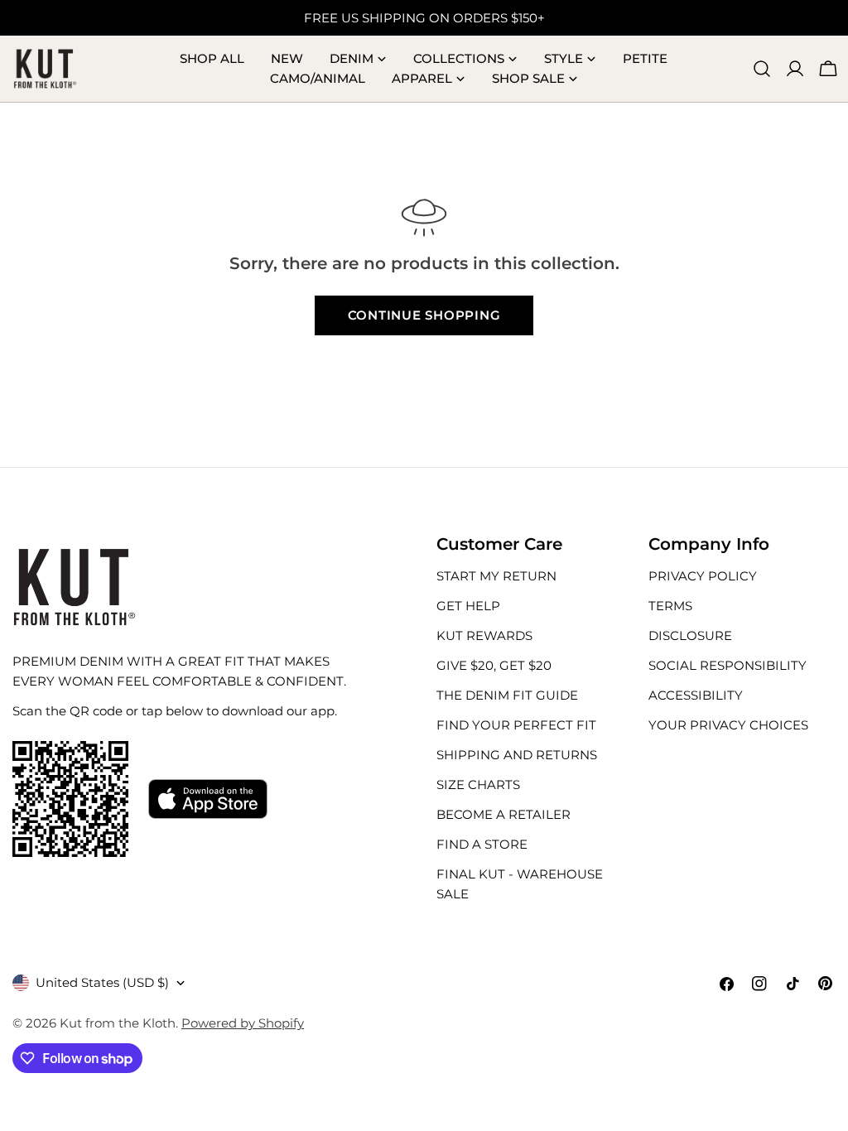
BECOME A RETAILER (503, 814)
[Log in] (795, 69)
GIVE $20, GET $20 (494, 665)
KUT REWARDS (484, 635)
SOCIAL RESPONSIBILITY (727, 665)
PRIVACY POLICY (702, 576)
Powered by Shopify (242, 1023)
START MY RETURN (496, 576)
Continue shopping (424, 315)
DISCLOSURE (690, 635)
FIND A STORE (482, 844)
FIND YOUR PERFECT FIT (516, 725)
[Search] (761, 68)
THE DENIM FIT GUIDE (507, 695)
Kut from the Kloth (118, 1023)
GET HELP (468, 606)
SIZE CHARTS (478, 784)
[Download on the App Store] (207, 799)
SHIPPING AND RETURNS (516, 755)
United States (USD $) (102, 982)
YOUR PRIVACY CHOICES (728, 725)
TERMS (670, 606)
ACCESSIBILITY (695, 695)
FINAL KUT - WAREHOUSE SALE (519, 884)
